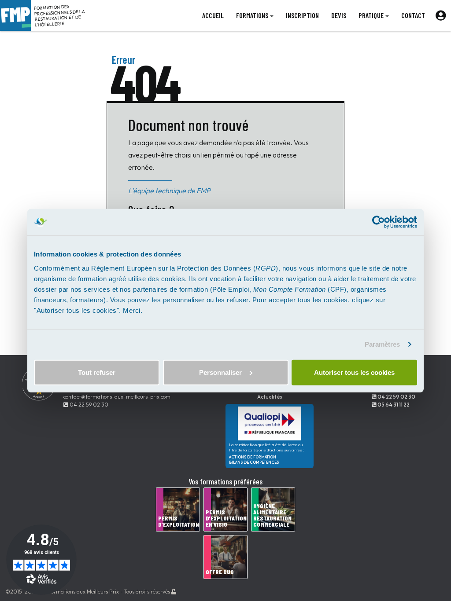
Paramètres (382, 344)
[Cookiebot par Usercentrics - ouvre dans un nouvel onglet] (378, 222)
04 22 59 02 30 (88, 404)
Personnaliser (220, 372)
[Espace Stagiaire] (440, 15)
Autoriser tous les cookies (354, 372)
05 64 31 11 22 (393, 404)
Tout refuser (96, 372)
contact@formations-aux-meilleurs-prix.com (116, 396)
